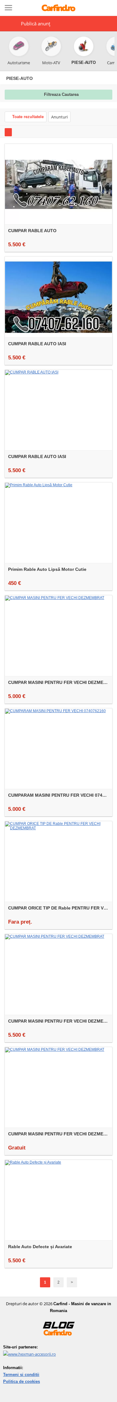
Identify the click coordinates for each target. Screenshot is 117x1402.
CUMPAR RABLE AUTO (32, 230)
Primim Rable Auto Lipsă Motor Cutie (47, 569)
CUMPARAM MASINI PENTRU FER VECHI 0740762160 (60, 795)
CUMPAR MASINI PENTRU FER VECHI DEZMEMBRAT (60, 682)
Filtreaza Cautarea (61, 94)
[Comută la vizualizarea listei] (18, 132)
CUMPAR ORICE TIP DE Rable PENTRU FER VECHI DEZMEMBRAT (60, 907)
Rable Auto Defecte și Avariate (40, 1246)
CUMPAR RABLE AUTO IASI (37, 343)
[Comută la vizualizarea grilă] (8, 132)
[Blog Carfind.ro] (58, 1342)
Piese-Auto (19, 78)
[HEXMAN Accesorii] (29, 1354)
